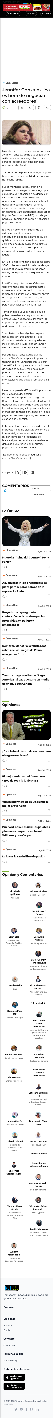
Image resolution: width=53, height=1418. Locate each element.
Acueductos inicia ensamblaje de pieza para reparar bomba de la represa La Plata (24, 587)
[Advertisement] (26, 46)
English (7, 1330)
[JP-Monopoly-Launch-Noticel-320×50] (26, 7)
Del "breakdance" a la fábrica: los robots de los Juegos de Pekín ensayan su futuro (24, 650)
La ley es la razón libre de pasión (23, 856)
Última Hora (12, 13)
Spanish (8, 1325)
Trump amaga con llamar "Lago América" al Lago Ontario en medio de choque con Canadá (25, 679)
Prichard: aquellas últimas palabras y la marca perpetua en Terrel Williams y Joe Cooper (26, 831)
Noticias (30, 13)
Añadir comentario (38, 489)
